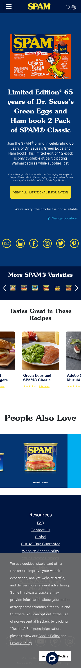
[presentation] (4, 288)
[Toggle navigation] (8, 6)
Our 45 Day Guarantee (40, 543)
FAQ (40, 522)
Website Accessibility (40, 550)
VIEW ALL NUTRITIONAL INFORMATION (40, 192)
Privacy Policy (21, 642)
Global (40, 536)
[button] (52, 658)
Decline (63, 656)
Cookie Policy (49, 635)
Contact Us (40, 529)
